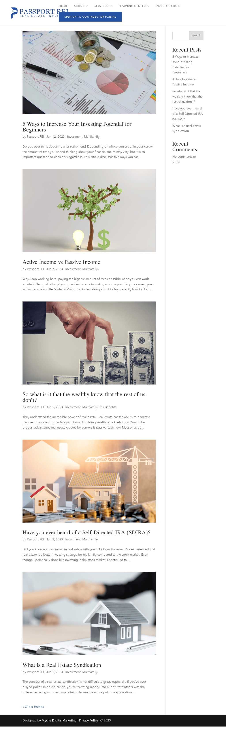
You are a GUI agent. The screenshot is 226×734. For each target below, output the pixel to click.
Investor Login (168, 6)
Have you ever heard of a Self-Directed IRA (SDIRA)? (87, 532)
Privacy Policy (88, 720)
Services (101, 6)
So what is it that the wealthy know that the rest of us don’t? (84, 396)
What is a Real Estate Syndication (62, 664)
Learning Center (132, 6)
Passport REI (35, 136)
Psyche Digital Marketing (59, 720)
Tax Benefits (107, 407)
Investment (74, 136)
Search (196, 35)
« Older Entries (33, 706)
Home (63, 6)
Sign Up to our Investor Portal (90, 16)
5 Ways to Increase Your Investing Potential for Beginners (77, 126)
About (79, 6)
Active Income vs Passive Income (61, 261)
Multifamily (92, 136)
